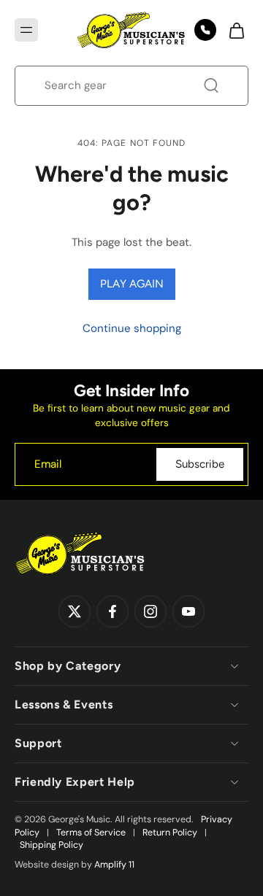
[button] (26, 30)
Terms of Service (91, 832)
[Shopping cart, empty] (232, 30)
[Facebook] (112, 611)
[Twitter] (74, 611)
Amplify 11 (114, 864)
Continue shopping (132, 328)
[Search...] (211, 85)
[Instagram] (150, 611)
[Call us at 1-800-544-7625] (205, 30)
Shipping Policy (51, 845)
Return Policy (169, 832)
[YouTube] (188, 611)
